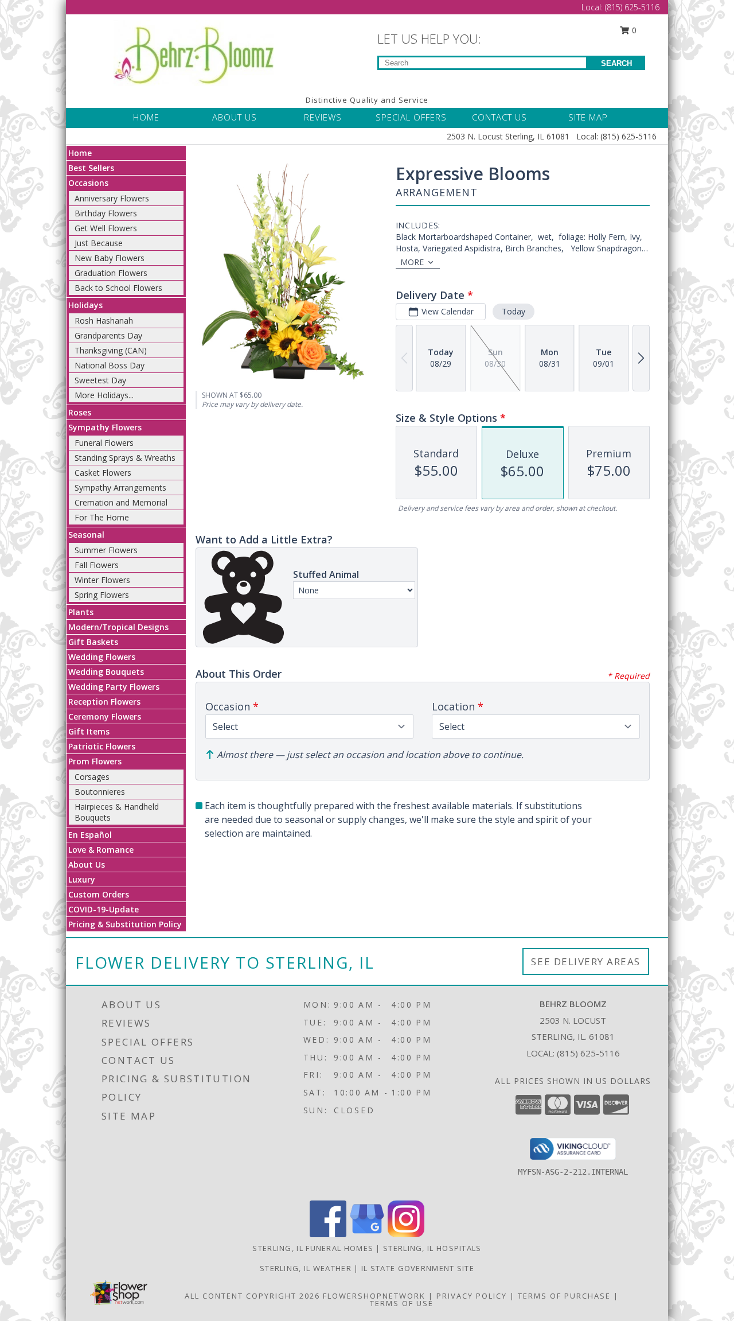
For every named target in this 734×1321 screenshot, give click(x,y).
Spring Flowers (102, 594)
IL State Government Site (417, 1268)
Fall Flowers (97, 565)
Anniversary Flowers (112, 198)
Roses (79, 412)
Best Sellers (91, 167)
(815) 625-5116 (632, 7)
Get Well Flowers (106, 228)
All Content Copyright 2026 (252, 1296)
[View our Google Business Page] (367, 1234)
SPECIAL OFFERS (411, 117)
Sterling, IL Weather (306, 1268)
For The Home (102, 517)
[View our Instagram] (406, 1234)
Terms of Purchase (564, 1296)
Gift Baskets (93, 641)
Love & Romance (101, 849)
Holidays (85, 305)
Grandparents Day (108, 335)
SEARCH (616, 63)
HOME (146, 117)
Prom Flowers (95, 761)
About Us (86, 864)
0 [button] (633, 30)
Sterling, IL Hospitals (432, 1248)
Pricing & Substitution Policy (125, 924)
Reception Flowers (104, 701)
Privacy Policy (471, 1296)
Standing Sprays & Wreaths (125, 457)
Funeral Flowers (104, 442)
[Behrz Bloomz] (194, 51)
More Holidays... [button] (104, 395)
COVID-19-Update (103, 909)
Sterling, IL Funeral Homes (312, 1248)
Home (80, 152)
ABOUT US (234, 117)
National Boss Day (110, 365)
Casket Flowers (103, 472)
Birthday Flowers (106, 213)
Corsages (92, 776)
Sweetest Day (100, 380)
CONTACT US (499, 117)
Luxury (81, 879)
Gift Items (89, 731)
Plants (80, 612)
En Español (90, 834)
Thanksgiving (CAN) (111, 350)
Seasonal (86, 534)
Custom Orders (98, 894)
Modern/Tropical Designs (118, 626)
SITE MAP (588, 117)
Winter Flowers (102, 579)
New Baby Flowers (110, 257)
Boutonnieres (100, 791)
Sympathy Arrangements (120, 487)
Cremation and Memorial (121, 502)
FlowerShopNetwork (374, 1296)
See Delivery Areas (586, 961)
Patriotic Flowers (101, 746)
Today (513, 311)
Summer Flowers (106, 550)
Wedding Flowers (101, 656)
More (412, 262)
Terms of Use (402, 1303)
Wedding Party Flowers (113, 686)
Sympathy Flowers (105, 427)
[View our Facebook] (328, 1234)
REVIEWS (323, 117)
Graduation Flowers (111, 272)
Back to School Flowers (118, 287)
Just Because (99, 243)
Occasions (88, 182)
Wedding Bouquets (106, 671)
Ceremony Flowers (104, 716)
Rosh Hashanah (104, 320)
